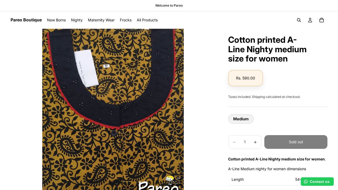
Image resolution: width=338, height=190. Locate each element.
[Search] (299, 20)
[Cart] (321, 20)
